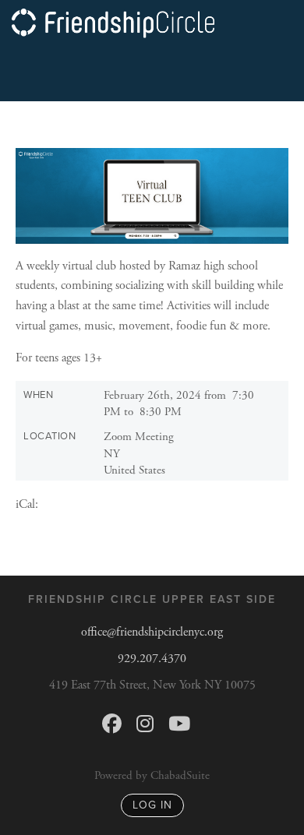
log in (152, 805)
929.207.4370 (152, 658)
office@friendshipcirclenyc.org (152, 632)
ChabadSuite (180, 775)
